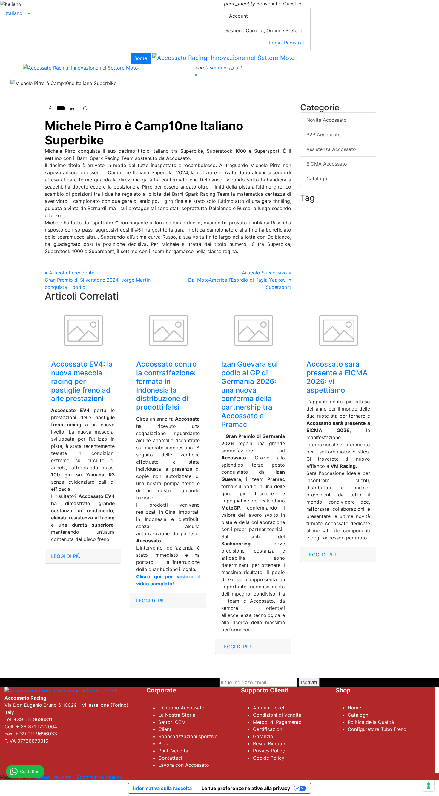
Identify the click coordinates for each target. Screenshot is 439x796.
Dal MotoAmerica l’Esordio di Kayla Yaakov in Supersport (239, 280)
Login (275, 43)
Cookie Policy (268, 758)
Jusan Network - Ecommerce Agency (80, 777)
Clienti (165, 729)
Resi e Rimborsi (270, 743)
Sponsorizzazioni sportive (187, 736)
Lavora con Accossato (183, 765)
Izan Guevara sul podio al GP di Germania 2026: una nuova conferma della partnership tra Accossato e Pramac (249, 394)
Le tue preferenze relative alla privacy (246, 788)
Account (238, 16)
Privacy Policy (269, 751)
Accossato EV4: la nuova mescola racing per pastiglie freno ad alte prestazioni (82, 381)
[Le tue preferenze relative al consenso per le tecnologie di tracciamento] (428, 785)
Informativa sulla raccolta (162, 788)
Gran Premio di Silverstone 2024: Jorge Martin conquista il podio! (98, 280)
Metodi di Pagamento (277, 722)
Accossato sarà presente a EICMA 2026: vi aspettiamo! (337, 377)
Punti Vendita (173, 751)
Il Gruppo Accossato (181, 708)
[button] (201, 67)
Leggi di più (66, 556)
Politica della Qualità (371, 722)
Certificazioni (268, 729)
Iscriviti (309, 682)
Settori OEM (172, 722)
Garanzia (263, 736)
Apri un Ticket (269, 708)
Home (354, 708)
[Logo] (223, 57)
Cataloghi (358, 715)
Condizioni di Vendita (277, 715)
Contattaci (170, 758)
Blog (163, 743)
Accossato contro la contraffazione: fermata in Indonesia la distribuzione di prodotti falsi (166, 385)
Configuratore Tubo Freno (377, 729)
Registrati (295, 43)
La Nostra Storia (176, 715)
